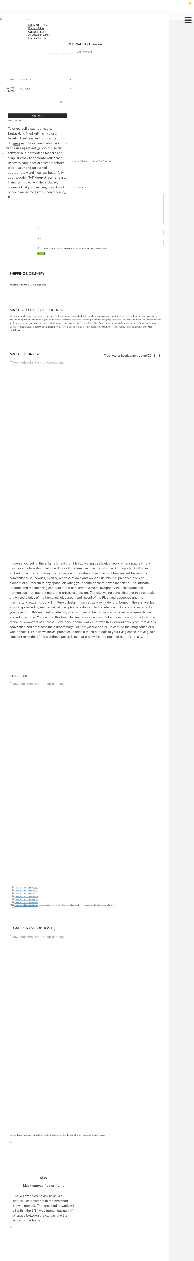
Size (12, 79)
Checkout (31, 26)
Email (39, 238)
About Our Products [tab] (101, 161)
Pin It (22, 144)
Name (39, 228)
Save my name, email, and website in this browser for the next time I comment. (74, 248)
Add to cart (37, 115)
